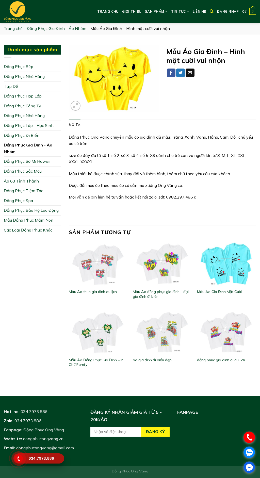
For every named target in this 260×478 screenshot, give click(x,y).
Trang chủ (107, 11)
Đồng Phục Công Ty (22, 105)
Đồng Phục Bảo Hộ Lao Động (31, 210)
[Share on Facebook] (171, 73)
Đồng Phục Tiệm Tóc (23, 190)
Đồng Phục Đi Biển (21, 135)
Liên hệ (199, 11)
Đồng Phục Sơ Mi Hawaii (27, 161)
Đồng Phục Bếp (18, 66)
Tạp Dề (11, 86)
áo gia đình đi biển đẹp (152, 360)
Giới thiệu (132, 11)
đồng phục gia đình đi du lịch (221, 360)
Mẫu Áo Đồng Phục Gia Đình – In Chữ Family (96, 362)
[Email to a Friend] (190, 73)
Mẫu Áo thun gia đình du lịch (93, 291)
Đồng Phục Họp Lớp (23, 95)
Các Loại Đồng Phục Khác (28, 230)
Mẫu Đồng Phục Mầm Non (28, 220)
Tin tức (178, 11)
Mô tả (74, 125)
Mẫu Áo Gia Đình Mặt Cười (219, 291)
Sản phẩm (154, 11)
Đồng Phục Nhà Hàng (24, 76)
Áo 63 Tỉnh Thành (21, 181)
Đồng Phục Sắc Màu (23, 171)
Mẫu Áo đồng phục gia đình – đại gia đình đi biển (161, 294)
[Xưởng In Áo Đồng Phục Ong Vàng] (29, 11)
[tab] (74, 125)
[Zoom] (75, 106)
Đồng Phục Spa (18, 200)
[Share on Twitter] (180, 73)
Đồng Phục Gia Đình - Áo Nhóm (56, 28)
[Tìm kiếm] (212, 11)
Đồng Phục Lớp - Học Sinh (29, 125)
